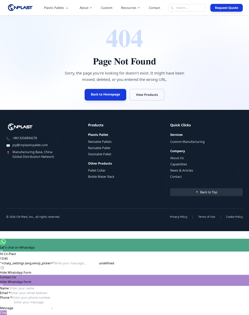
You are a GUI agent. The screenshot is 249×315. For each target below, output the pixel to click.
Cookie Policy (234, 217)
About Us (177, 158)
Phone (6, 297)
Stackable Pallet (99, 154)
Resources (128, 8)
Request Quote (226, 8)
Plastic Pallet (98, 135)
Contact (154, 8)
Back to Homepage (105, 94)
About (84, 8)
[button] (124, 272)
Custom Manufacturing (187, 142)
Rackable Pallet (99, 148)
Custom (106, 8)
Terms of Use (206, 217)
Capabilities (178, 164)
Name (5, 288)
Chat (3, 313)
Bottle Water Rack (101, 176)
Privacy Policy (178, 217)
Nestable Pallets (100, 142)
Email (5, 293)
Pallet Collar (97, 170)
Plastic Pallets (54, 8)
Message (7, 308)
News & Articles (181, 170)
